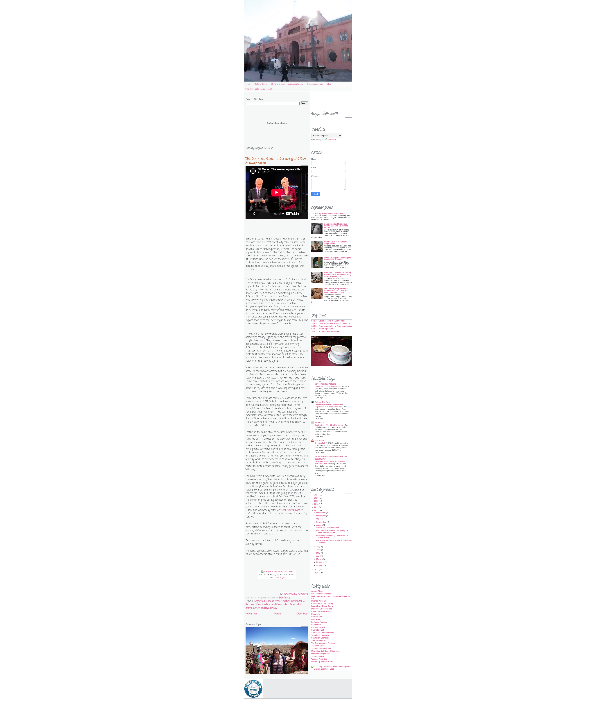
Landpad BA (316, 625)
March (319, 559)
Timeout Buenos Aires (321, 648)
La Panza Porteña (319, 622)
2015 (316, 501)
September (321, 522)
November (321, 516)
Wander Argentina (319, 659)
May (318, 553)
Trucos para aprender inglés (319, 84)
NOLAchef (319, 441)
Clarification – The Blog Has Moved (329, 425)
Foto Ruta (315, 619)
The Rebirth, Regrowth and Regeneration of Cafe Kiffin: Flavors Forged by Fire (336, 291)
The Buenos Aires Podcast (323, 643)
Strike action (253, 608)
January (320, 565)
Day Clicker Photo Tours (322, 606)
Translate (332, 140)
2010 (316, 573)
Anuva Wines (317, 591)
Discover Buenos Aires (321, 609)
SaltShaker (319, 423)
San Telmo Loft (317, 630)
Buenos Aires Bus (319, 601)
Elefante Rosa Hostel (320, 611)
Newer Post (252, 614)
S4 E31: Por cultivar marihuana (325, 331)
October (320, 519)
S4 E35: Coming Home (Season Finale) (328, 321)
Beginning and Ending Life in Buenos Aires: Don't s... (332, 536)
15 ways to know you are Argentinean (287, 84)
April (318, 556)
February (320, 562)
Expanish (315, 614)
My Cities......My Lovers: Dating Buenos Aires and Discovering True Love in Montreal (337, 275)
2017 (316, 495)
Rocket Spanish (318, 627)
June (318, 550)
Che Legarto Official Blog (322, 603)
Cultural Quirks (260, 84)
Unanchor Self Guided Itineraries (325, 651)
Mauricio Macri (264, 605)
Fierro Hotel (316, 617)
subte (264, 608)
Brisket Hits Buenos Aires (327, 527)
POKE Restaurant (290, 510)
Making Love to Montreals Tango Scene (335, 243)
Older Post (302, 614)
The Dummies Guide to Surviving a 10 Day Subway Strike (276, 161)
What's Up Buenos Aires (322, 662)
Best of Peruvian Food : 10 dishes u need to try (330, 597)
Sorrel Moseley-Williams (325, 384)
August (319, 525)
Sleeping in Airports (320, 635)
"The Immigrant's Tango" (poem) (258, 89)
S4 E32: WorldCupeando (322, 329)
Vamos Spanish (318, 656)
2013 (316, 507)
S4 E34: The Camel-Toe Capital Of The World (330, 323)
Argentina (259, 601)
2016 (316, 498)
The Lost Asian (318, 646)
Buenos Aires (273, 601)
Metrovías (295, 605)
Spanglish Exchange (320, 638)
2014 (316, 504)
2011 (316, 570)
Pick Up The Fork (322, 402)
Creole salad (320, 443)
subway (272, 608)
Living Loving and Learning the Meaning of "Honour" (337, 259)
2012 (316, 510)
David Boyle (279, 577)
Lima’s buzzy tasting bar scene (328, 386)
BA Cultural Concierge (321, 594)
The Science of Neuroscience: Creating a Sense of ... (334, 541)
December (321, 513)
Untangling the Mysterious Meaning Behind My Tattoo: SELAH (336, 226)
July (318, 547)
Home (247, 84)
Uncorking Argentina (320, 654)
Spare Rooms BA (319, 640)
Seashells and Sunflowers (322, 633)
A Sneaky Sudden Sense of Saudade (329, 213)
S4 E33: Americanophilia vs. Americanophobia (331, 326)
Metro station (281, 605)
